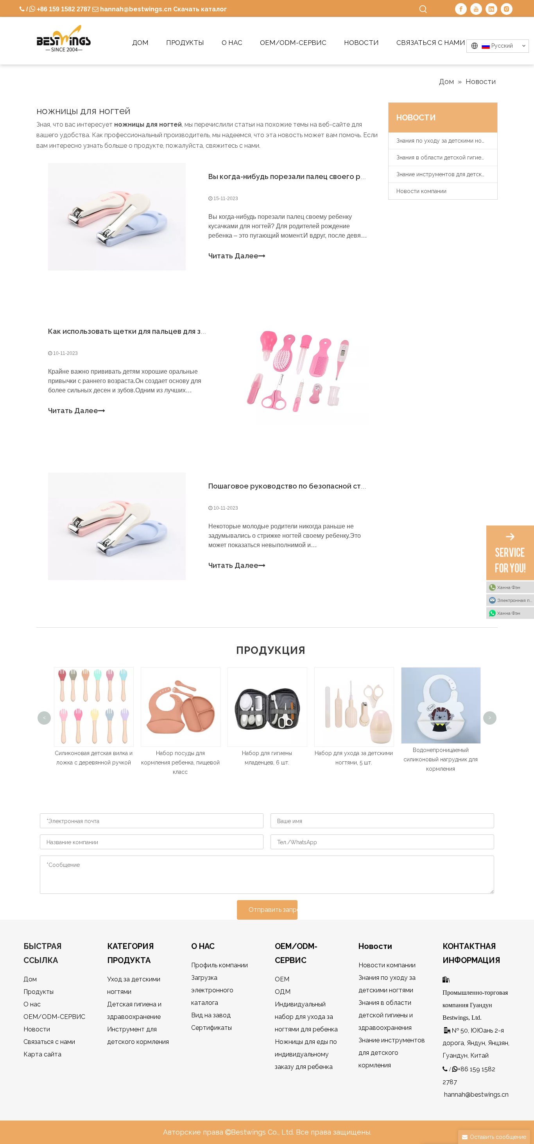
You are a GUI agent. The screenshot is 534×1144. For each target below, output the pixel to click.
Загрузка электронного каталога (212, 990)
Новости (36, 1029)
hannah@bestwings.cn (135, 9)
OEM (282, 979)
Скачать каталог (200, 9)
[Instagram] (506, 9)
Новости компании (421, 191)
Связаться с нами (49, 1042)
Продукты (38, 991)
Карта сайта (42, 1054)
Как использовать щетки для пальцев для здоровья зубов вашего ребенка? (182, 331)
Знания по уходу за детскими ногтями (446, 141)
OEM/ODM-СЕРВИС (54, 1016)
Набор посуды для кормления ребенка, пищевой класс (102, 762)
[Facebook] (461, 9)
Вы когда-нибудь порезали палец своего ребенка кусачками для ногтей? (338, 176)
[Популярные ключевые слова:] (423, 9)
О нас (32, 1004)
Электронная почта (515, 600)
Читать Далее (233, 256)
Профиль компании (219, 965)
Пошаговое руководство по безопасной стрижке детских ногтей (324, 486)
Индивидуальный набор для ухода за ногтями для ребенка (306, 1017)
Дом (30, 979)
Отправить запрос (273, 909)
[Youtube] (476, 9)
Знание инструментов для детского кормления (446, 174)
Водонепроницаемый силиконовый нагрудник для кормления (362, 759)
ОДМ (282, 991)
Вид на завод (211, 1015)
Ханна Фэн (508, 587)
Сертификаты (211, 1027)
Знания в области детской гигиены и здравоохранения (446, 157)
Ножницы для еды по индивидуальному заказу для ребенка (306, 1054)
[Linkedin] (491, 9)
